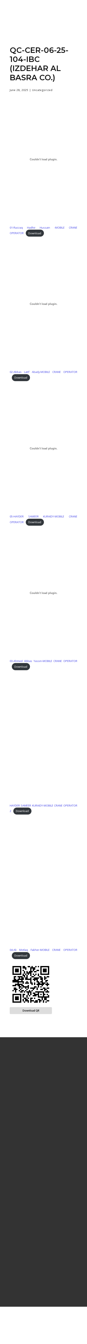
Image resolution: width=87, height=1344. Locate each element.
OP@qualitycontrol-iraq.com (43, 1275)
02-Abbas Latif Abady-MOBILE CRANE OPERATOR (43, 372)
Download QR (31, 1010)
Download (34, 233)
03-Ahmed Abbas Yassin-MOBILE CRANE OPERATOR (43, 661)
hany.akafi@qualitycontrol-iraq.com (43, 1281)
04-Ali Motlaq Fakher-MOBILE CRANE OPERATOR (43, 950)
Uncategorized (42, 90)
